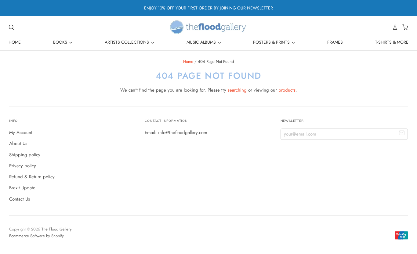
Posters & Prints (272, 42)
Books (60, 42)
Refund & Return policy (32, 176)
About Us (18, 143)
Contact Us (19, 199)
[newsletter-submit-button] (402, 134)
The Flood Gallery (56, 229)
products (287, 90)
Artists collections (127, 42)
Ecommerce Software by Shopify (36, 236)
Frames (335, 42)
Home (15, 42)
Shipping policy (24, 154)
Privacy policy (22, 165)
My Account (20, 132)
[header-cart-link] (403, 27)
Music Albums (202, 42)
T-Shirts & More (391, 42)
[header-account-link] (393, 27)
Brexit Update (22, 187)
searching (237, 90)
